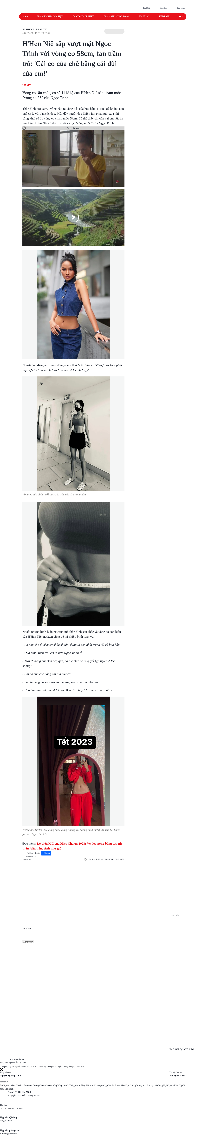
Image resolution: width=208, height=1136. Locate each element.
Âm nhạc (144, 16)
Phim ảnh (164, 16)
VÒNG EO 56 (119, 859)
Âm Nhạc (81, 1085)
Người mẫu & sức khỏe (114, 1085)
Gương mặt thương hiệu (147, 1085)
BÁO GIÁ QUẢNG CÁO (181, 1049)
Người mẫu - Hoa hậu (50, 16)
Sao (25, 16)
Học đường (130, 1085)
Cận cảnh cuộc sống (116, 16)
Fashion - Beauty (83, 16)
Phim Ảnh (90, 1085)
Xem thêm (28, 942)
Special (171, 1085)
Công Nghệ (163, 1085)
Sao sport (99, 1085)
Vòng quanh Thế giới (67, 1085)
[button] (114, 31)
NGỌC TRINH (109, 859)
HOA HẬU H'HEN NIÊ (95, 859)
